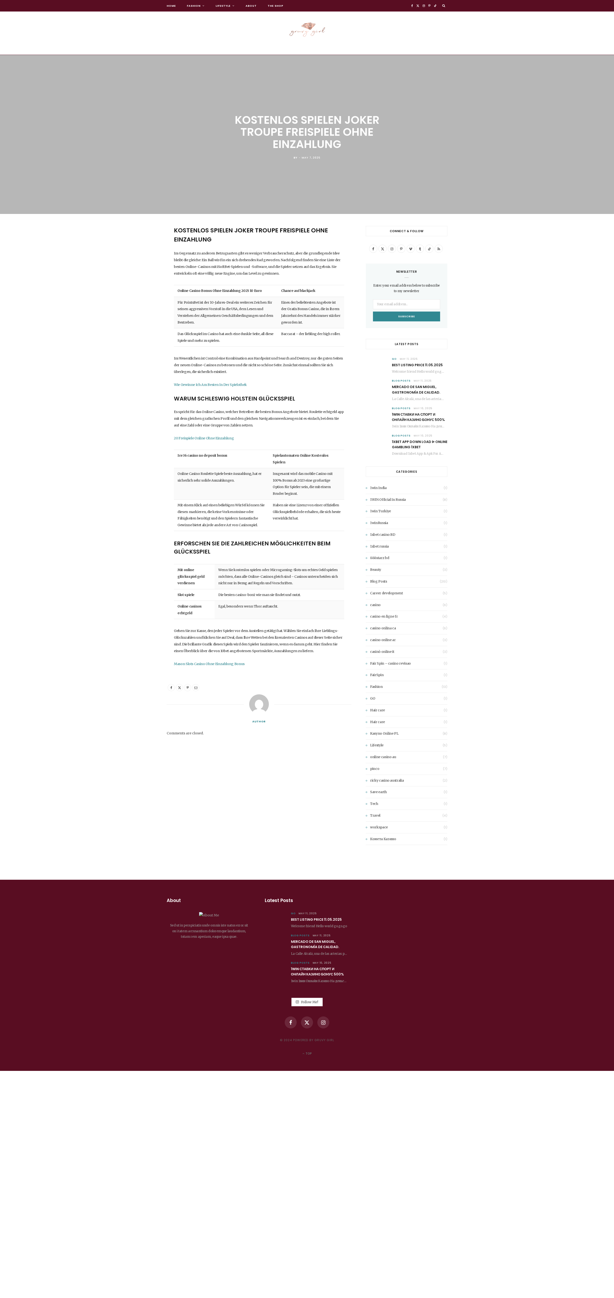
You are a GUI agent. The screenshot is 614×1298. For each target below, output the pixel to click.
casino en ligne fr (384, 616)
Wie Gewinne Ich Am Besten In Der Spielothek (210, 385)
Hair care (377, 710)
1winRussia (379, 523)
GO (394, 359)
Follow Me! (309, 1002)
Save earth (378, 792)
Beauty (375, 569)
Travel (375, 815)
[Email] (143, 280)
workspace (379, 827)
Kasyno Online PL (384, 733)
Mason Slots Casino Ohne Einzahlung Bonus (209, 664)
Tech (374, 804)
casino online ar (383, 640)
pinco (374, 769)
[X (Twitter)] (307, 1022)
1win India (378, 488)
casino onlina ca (383, 628)
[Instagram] (323, 1022)
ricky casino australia (387, 780)
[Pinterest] (143, 268)
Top (308, 1053)
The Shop (275, 6)
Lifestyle (223, 6)
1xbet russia (379, 546)
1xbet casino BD (382, 534)
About (251, 6)
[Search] (443, 6)
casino (375, 605)
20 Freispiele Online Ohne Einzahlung (204, 438)
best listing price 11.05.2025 (417, 365)
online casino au (383, 757)
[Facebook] (143, 244)
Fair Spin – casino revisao (390, 663)
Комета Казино (383, 839)
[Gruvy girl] (307, 28)
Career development (386, 593)
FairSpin (377, 675)
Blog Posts (401, 381)
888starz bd (379, 558)
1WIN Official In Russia (388, 499)
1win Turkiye (380, 511)
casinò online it (382, 651)
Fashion (194, 6)
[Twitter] (143, 256)
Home (171, 6)
